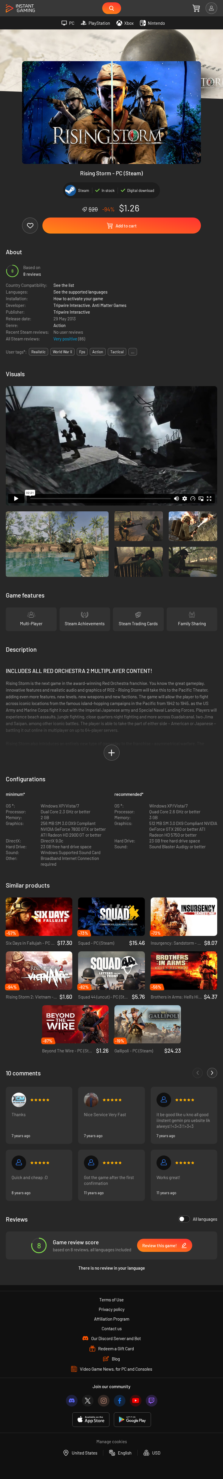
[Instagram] (103, 1400)
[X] (87, 1400)
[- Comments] (198, 1073)
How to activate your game (78, 298)
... (132, 351)
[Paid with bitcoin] (91, 1162)
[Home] (20, 8)
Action (59, 325)
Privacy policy (112, 1309)
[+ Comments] (212, 1073)
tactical (117, 351)
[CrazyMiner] (19, 1100)
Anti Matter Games (109, 305)
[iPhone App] (90, 1419)
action (97, 351)
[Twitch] (151, 1400)
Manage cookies (111, 1441)
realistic (38, 351)
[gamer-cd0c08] (19, 1162)
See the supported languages (80, 291)
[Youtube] (135, 1400)
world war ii (62, 351)
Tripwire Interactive (71, 305)
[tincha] (164, 1162)
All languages (205, 1219)
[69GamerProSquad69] (164, 1100)
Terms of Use (111, 1299)
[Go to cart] (196, 8)
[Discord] (72, 1400)
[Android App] (132, 1419)
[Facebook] (119, 1400)
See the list (63, 285)
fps (82, 351)
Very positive (65, 338)
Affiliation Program (111, 1318)
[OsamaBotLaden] (91, 1100)
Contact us (112, 1328)
